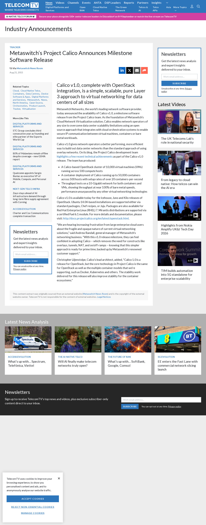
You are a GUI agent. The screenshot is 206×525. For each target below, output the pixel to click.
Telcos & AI (143, 9)
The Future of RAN (119, 356)
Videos (60, 2)
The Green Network (121, 9)
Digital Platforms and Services (57, 9)
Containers (18, 93)
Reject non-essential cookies (32, 507)
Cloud (16, 90)
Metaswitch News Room (30, 68)
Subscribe (31, 261)
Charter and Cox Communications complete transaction (31, 214)
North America (20, 102)
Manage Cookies (33, 513)
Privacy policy (19, 269)
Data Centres (33, 93)
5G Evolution (166, 356)
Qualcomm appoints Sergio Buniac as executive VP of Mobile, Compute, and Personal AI (29, 177)
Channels (73, 2)
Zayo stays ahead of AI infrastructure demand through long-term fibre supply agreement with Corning (31, 198)
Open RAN (82, 9)
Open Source (36, 102)
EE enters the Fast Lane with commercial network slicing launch (178, 365)
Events (86, 2)
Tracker (15, 47)
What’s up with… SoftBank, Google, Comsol (126, 363)
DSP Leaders (113, 2)
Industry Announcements (38, 28)
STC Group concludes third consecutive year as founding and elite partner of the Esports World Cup (30, 135)
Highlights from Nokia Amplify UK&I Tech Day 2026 (177, 229)
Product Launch (37, 105)
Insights (156, 2)
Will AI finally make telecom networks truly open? (77, 363)
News (49, 2)
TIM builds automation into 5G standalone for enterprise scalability (177, 274)
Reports (129, 2)
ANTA (97, 2)
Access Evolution (24, 209)
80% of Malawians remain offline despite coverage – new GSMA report (30, 156)
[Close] (58, 478)
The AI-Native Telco (70, 356)
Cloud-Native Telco (30, 90)
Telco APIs (156, 9)
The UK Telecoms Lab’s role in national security (177, 140)
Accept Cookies (33, 498)
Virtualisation (29, 108)
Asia (168, 7)
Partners (142, 2)
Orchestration (20, 105)
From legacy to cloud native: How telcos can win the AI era (179, 184)
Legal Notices (104, 296)
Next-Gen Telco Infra (26, 188)
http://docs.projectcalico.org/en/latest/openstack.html (96, 218)
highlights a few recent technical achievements (85, 156)
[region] (33, 497)
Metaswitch (33, 99)
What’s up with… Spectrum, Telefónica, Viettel (27, 363)
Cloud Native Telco (100, 9)
